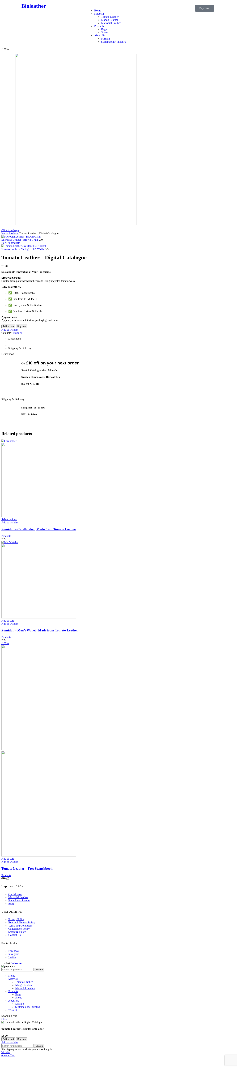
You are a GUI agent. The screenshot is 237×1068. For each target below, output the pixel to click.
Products (99, 26)
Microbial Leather (111, 22)
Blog (11, 903)
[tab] (122, 338)
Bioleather (33, 6)
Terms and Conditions (20, 925)
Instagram (13, 954)
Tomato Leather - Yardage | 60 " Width (22, 249)
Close (4, 1019)
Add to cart (8, 326)
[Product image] (38, 516)
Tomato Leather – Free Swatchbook (27, 868)
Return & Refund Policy (21, 922)
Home (97, 10)
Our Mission (15, 894)
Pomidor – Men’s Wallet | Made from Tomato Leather (39, 630)
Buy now (21, 326)
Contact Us (14, 934)
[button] (118, 4)
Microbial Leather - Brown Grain (20, 239)
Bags (104, 29)
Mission (105, 38)
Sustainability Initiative (113, 41)
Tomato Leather (109, 16)
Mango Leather (109, 19)
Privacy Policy (16, 919)
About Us (99, 35)
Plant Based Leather (19, 900)
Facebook (13, 950)
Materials (99, 13)
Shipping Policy (17, 931)
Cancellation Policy (19, 928)
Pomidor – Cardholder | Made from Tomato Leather (38, 529)
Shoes (104, 32)
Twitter (12, 957)
